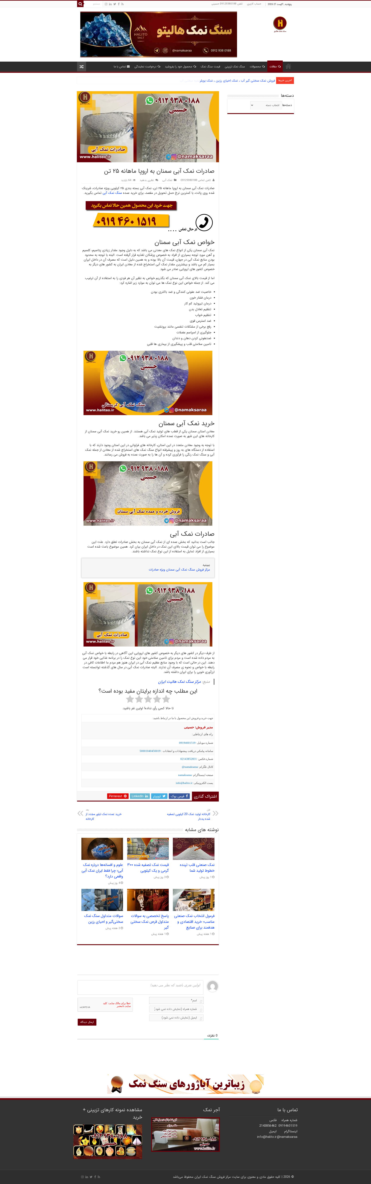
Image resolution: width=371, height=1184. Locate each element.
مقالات (273, 66)
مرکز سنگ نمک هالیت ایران (179, 682)
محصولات (255, 66)
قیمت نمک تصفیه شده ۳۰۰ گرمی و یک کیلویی (148, 868)
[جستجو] (80, 4)
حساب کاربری (254, 4)
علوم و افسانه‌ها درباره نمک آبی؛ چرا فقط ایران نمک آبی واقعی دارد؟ (102, 870)
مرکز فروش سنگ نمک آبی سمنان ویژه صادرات (179, 569)
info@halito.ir (184, 783)
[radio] (166, 699)
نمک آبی (167, 180)
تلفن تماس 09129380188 (196, 180)
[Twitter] (115, 4)
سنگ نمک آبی (112, 193)
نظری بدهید (147, 180)
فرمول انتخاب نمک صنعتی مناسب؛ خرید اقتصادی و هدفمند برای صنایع (194, 922)
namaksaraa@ (190, 766)
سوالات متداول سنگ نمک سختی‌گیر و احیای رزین (103, 919)
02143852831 (188, 758)
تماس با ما (120, 66)
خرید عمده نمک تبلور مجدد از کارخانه (104, 814)
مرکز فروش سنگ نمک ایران (213, 1176)
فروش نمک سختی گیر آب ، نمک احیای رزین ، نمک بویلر (237, 80)
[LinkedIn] (110, 4)
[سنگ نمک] (158, 34)
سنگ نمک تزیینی (235, 66)
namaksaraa (185, 775)
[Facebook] (118, 4)
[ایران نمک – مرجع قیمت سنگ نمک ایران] (280, 24)
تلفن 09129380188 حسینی (227, 4)
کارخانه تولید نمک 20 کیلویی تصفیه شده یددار (188, 814)
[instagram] (106, 4)
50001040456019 (150, 751)
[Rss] (122, 4)
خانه (288, 66)
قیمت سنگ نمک (210, 66)
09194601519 (187, 742)
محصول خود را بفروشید (178, 66)
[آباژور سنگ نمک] (185, 1084)
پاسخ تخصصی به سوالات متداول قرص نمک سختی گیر (150, 922)
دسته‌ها (287, 105)
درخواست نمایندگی (145, 66)
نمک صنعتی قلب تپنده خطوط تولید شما (197, 868)
